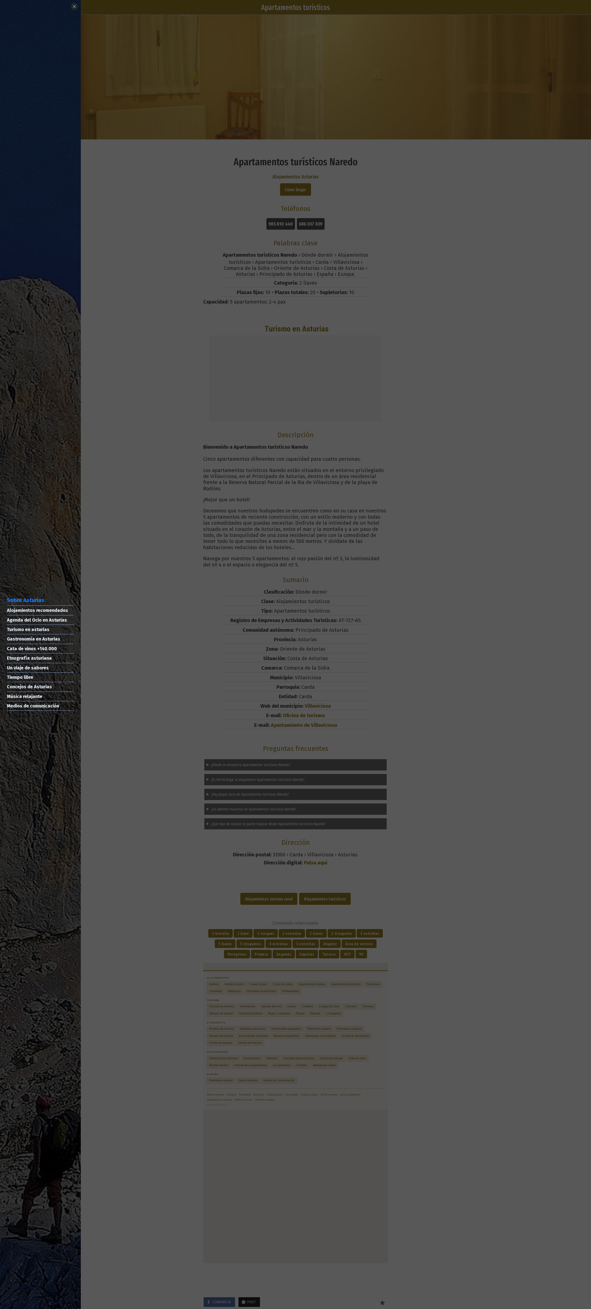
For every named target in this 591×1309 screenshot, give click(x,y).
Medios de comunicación (33, 706)
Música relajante (24, 696)
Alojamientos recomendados (37, 610)
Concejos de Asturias (29, 686)
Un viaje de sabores (28, 668)
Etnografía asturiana (29, 658)
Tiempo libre (20, 677)
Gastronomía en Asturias (33, 639)
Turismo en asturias (28, 629)
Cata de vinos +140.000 (32, 648)
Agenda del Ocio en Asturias (37, 620)
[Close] (74, 6)
